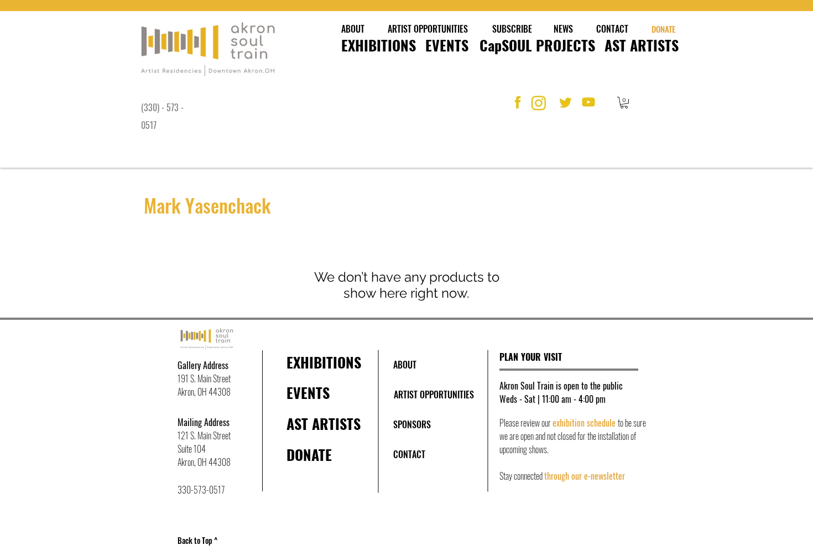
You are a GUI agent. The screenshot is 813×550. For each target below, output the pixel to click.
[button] (624, 102)
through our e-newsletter (584, 475)
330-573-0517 (201, 489)
